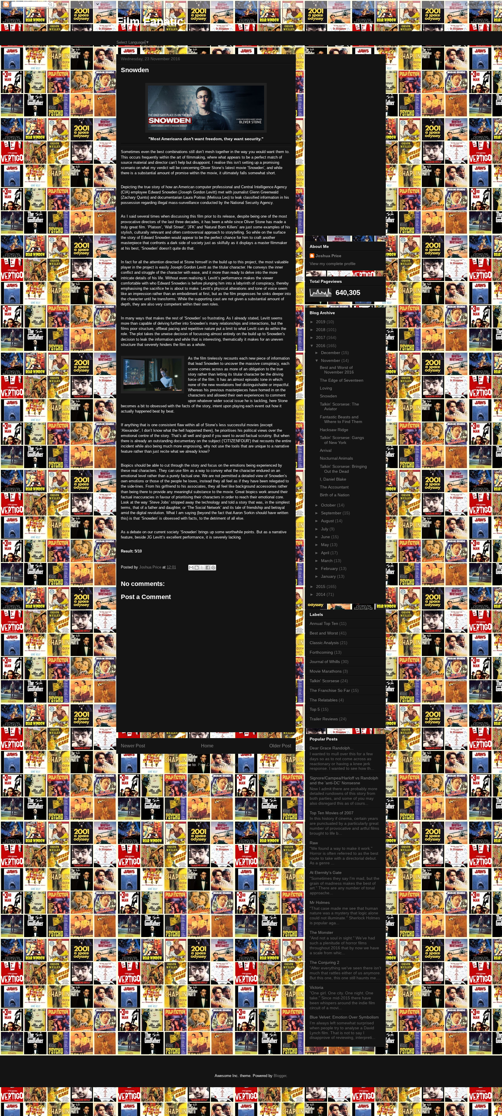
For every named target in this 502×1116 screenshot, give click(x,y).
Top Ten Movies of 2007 (332, 813)
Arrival (325, 450)
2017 (321, 337)
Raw (314, 842)
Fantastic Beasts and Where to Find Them (341, 419)
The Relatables (324, 700)
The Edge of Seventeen (341, 380)
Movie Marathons (326, 671)
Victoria (316, 987)
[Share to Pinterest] (213, 568)
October (329, 505)
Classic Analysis (324, 642)
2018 (321, 329)
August (328, 520)
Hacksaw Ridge (334, 429)
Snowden (328, 396)
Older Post (280, 745)
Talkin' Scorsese (324, 680)
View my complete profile (333, 263)
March (327, 560)
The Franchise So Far (330, 690)
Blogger (280, 1076)
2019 (321, 321)
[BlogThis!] (197, 568)
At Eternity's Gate (326, 872)
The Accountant (334, 487)
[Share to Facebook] (208, 568)
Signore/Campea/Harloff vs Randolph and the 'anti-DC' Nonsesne (344, 780)
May (325, 544)
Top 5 (315, 709)
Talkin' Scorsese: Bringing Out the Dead (343, 469)
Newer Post (133, 745)
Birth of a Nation (334, 495)
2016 (321, 345)
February (330, 568)
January (329, 576)
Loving (326, 388)
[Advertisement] (345, 143)
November (331, 360)
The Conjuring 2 (324, 962)
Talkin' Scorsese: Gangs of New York (342, 440)
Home (207, 745)
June (326, 536)
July (325, 529)
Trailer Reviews (324, 719)
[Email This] (191, 568)
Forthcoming (321, 652)
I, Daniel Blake (333, 479)
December (331, 352)
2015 (321, 586)
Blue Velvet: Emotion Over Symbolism (344, 1017)
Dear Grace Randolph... (332, 748)
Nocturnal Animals (336, 458)
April (325, 552)
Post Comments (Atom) (218, 765)
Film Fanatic (149, 21)
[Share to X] (202, 568)
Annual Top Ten (324, 623)
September (332, 513)
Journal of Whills (325, 661)
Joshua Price (328, 255)
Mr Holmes (320, 902)
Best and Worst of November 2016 (337, 370)
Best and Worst (324, 633)
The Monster (321, 932)
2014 (321, 594)
